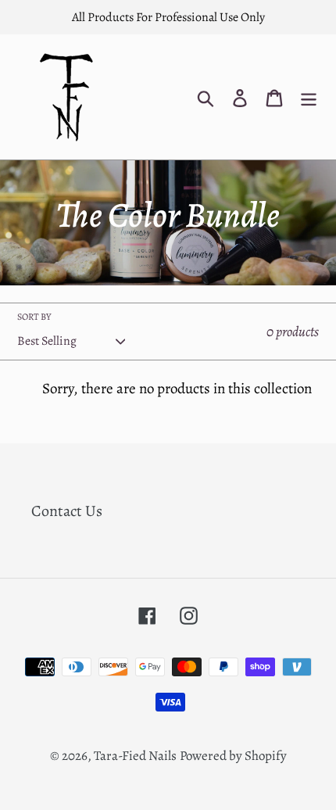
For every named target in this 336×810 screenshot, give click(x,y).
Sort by (34, 316)
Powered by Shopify (233, 756)
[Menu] (308, 96)
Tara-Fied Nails (135, 756)
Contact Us (66, 510)
